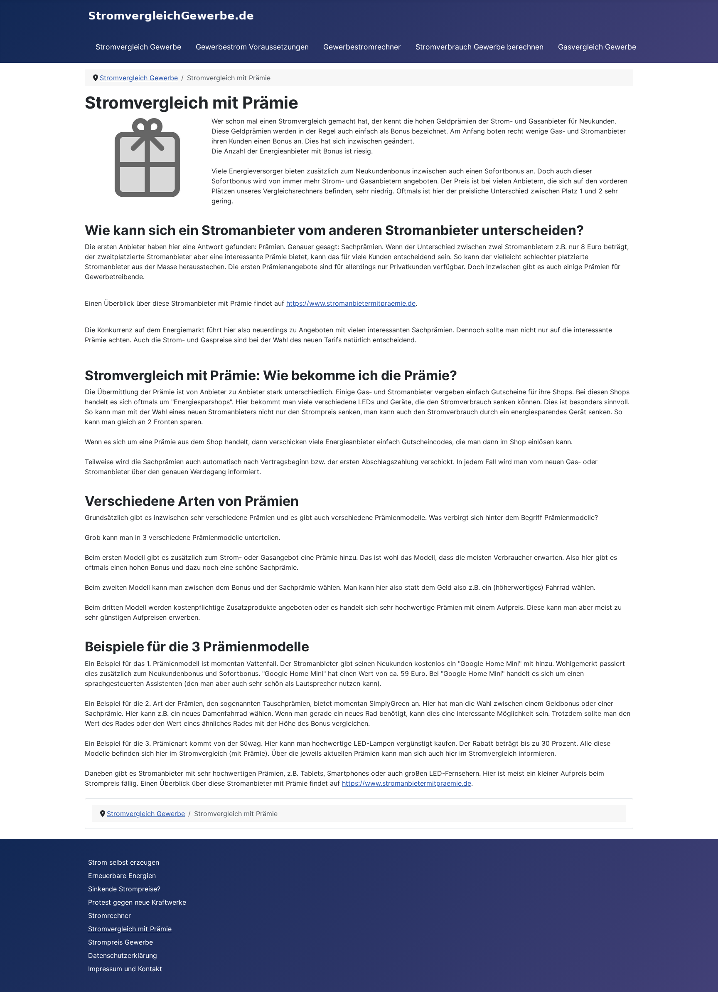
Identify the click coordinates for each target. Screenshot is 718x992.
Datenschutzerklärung (122, 955)
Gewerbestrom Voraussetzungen (252, 46)
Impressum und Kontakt (125, 969)
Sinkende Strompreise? (124, 889)
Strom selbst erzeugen (123, 862)
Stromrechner (109, 915)
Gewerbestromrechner (362, 46)
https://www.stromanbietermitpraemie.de (351, 303)
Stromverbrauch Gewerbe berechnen (479, 46)
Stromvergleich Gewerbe (138, 46)
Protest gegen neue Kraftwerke (137, 902)
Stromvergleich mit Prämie (130, 929)
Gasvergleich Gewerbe (597, 46)
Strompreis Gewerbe (120, 942)
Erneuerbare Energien (122, 875)
